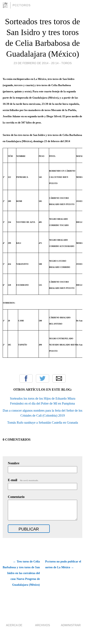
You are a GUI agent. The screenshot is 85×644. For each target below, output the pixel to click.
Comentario (16, 497)
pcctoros (22, 5)
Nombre (13, 463)
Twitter (42, 378)
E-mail (23, 480)
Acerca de (14, 625)
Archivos (42, 625)
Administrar (71, 625)
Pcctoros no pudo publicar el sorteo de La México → (63, 564)
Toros (66, 63)
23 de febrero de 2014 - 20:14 (36, 63)
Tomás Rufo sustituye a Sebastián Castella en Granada (42, 422)
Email (59, 378)
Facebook (26, 378)
